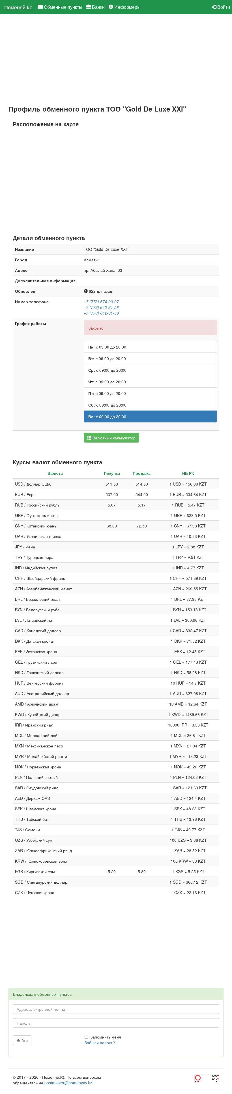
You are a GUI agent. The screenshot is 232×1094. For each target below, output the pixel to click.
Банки (98, 7)
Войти (223, 7)
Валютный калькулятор (113, 438)
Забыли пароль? (100, 1042)
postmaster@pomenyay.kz (68, 1083)
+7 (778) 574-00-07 (101, 301)
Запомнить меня (105, 1037)
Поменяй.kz (18, 7)
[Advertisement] (116, 59)
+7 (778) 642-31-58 (101, 307)
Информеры (127, 7)
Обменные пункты (62, 7)
